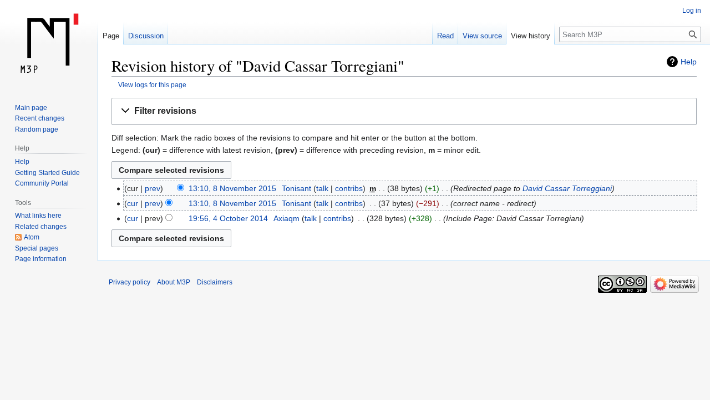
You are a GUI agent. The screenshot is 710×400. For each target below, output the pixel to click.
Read (445, 36)
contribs (349, 188)
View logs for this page (152, 84)
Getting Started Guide (47, 173)
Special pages (36, 248)
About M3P (173, 282)
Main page (31, 108)
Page (111, 36)
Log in (691, 10)
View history (530, 36)
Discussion (146, 36)
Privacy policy (129, 282)
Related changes (41, 227)
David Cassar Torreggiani (567, 188)
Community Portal (42, 183)
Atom (31, 237)
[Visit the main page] (48, 44)
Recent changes (39, 118)
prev (152, 188)
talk (322, 188)
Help (689, 61)
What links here (38, 215)
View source (482, 36)
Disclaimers (214, 282)
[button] (404, 111)
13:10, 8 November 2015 (232, 188)
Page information (41, 259)
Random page (36, 129)
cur (132, 203)
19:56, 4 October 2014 (228, 218)
